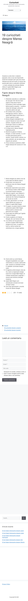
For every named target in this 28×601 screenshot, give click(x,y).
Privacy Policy (6, 584)
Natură (6, 325)
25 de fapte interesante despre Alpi (12, 540)
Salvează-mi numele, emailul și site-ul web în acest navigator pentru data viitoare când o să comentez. (15, 373)
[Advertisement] (14, 61)
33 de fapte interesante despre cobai (13, 533)
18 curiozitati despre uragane (12, 328)
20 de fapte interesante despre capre (13, 530)
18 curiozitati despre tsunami (12, 330)
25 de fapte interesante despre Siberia (13, 542)
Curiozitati (14, 2)
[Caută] (24, 518)
